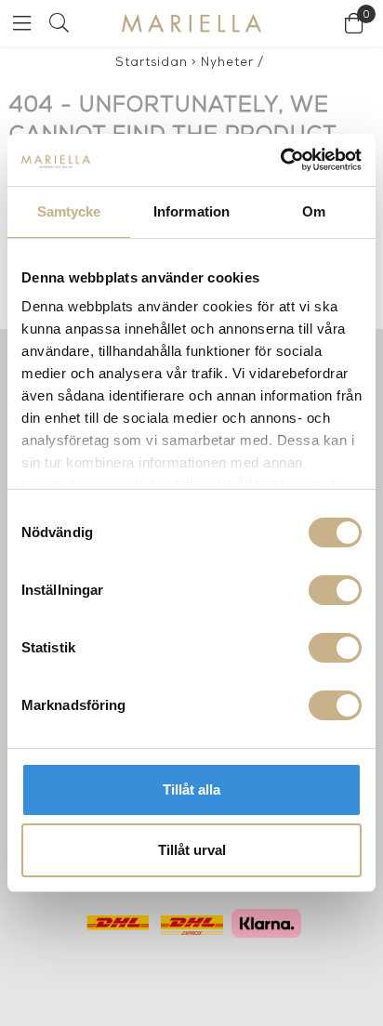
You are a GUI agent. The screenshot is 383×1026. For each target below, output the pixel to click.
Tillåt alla (191, 789)
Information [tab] (191, 211)
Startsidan (151, 63)
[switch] (335, 590)
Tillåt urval (192, 850)
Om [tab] (313, 211)
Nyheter (227, 63)
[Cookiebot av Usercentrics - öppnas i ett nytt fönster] (280, 160)
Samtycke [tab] (69, 211)
